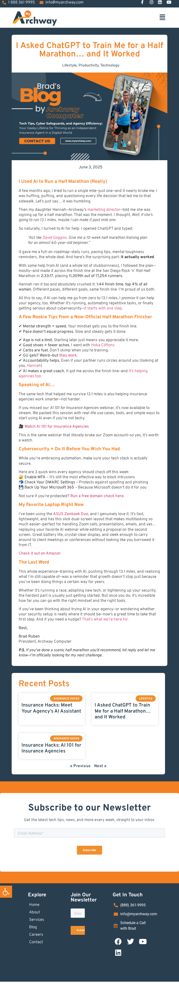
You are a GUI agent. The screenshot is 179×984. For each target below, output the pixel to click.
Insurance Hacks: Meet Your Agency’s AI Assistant (51, 708)
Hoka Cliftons (103, 345)
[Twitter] (130, 941)
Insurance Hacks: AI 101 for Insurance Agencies (51, 748)
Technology (109, 65)
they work (68, 355)
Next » (100, 766)
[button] (6, 892)
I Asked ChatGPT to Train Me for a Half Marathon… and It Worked (123, 711)
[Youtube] (142, 941)
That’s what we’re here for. (105, 619)
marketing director (103, 209)
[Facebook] (118, 941)
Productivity (89, 65)
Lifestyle (69, 65)
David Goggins (54, 237)
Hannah (34, 365)
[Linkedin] (118, 952)
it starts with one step (103, 308)
